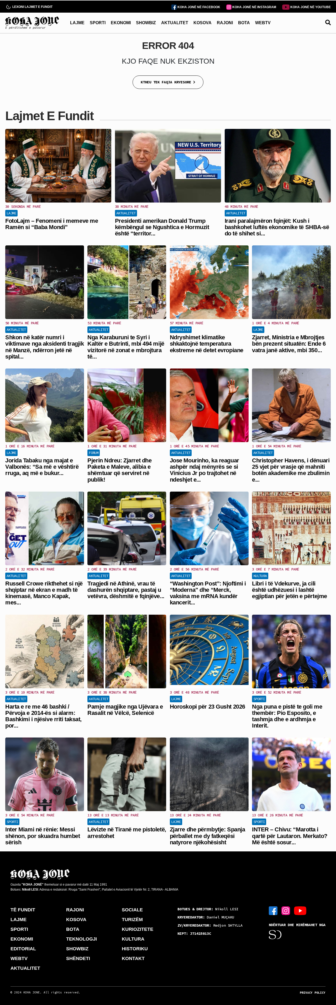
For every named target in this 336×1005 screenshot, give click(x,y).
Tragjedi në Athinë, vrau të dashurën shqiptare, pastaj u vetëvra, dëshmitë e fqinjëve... (125, 589)
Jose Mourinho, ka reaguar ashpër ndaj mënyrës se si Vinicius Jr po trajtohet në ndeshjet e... (204, 470)
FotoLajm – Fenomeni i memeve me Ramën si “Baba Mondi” (51, 224)
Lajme (11, 213)
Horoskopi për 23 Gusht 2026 (207, 706)
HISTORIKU (135, 948)
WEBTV (263, 23)
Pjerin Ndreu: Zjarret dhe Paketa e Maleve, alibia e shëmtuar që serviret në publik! (119, 470)
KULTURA (133, 939)
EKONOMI (121, 23)
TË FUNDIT (22, 909)
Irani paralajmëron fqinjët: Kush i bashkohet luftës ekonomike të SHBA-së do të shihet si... (277, 227)
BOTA (244, 23)
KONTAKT (133, 958)
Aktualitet (126, 213)
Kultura (260, 575)
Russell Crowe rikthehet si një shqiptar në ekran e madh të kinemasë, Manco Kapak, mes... (44, 593)
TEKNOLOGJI (81, 939)
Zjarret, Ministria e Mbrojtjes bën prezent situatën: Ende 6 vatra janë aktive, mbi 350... (289, 343)
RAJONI (225, 23)
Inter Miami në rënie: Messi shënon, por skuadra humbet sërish (42, 835)
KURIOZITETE (137, 929)
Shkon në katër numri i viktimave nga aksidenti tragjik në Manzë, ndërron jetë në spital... (44, 347)
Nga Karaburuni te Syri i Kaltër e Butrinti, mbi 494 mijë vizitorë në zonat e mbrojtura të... (125, 347)
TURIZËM (132, 919)
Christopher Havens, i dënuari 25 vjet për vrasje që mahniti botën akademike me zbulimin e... (290, 470)
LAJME (77, 23)
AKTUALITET (174, 23)
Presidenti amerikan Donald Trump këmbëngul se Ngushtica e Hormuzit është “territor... (162, 227)
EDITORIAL (23, 948)
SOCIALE (132, 909)
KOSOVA (202, 23)
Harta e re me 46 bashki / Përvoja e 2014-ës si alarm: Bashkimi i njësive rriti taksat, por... (43, 716)
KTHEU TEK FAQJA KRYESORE (167, 82)
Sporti (259, 698)
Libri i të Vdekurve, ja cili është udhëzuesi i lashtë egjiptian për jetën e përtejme (289, 589)
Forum (93, 452)
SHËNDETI (78, 958)
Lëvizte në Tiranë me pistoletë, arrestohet (126, 832)
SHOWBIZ (146, 23)
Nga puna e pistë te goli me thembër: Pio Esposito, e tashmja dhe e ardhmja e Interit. (287, 716)
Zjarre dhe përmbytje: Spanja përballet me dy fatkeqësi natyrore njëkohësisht (207, 835)
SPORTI (98, 23)
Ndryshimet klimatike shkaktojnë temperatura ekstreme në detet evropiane (206, 343)
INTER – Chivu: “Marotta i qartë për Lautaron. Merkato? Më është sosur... (289, 835)
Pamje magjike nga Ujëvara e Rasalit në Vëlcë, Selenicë (125, 709)
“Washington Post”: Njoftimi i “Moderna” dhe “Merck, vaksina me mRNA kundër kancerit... (208, 593)
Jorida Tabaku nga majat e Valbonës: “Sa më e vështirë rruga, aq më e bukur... (41, 466)
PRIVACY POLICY (313, 992)
